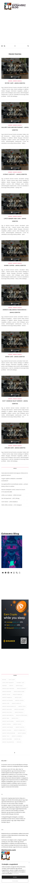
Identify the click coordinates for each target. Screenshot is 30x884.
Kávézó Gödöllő (16, 703)
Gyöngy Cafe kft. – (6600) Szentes (15, 174)
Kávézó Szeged (17, 724)
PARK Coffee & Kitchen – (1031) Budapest (11, 505)
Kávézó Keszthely (7, 712)
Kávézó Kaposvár (7, 709)
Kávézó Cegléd (6, 694)
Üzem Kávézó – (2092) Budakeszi (9, 501)
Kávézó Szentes (17, 81)
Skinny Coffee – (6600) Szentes (15, 265)
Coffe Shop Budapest (8, 682)
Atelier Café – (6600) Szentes (15, 448)
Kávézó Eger (18, 697)
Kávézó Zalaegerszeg (8, 742)
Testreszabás (15, 881)
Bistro (4, 679)
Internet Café (20, 682)
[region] (15, 873)
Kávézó (10, 81)
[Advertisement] (15, 28)
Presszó (19, 742)
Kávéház (4, 685)
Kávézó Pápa (5, 718)
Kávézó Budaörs (6, 691)
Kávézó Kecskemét (19, 709)
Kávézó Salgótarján (8, 721)
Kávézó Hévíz (22, 706)
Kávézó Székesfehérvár (8, 733)
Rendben (15, 877)
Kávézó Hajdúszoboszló (9, 706)
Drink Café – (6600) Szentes (15, 356)
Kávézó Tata (5, 736)
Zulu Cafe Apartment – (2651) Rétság (10, 498)
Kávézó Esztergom (7, 700)
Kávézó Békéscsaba (19, 691)
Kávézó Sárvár (22, 733)
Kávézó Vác (17, 739)
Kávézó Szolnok (6, 730)
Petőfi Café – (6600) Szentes (15, 83)
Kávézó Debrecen (17, 694)
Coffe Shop (12, 679)
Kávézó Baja (19, 685)
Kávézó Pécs (15, 718)
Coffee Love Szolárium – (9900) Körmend (11, 495)
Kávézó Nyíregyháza (21, 715)
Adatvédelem (16, 873)
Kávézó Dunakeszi (7, 697)
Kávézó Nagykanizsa (8, 715)
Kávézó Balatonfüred (8, 688)
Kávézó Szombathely (20, 730)
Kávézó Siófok (20, 721)
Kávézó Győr (5, 703)
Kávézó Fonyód (19, 700)
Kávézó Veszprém (7, 739)
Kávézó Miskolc (19, 712)
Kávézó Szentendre (7, 727)
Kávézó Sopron (6, 724)
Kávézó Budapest (21, 688)
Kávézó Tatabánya (17, 736)
